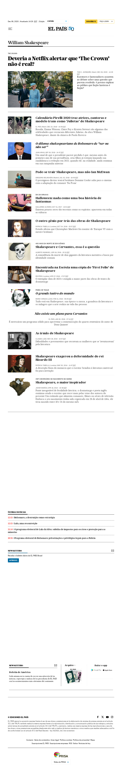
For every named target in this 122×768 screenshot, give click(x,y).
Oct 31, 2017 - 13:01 (61, 207)
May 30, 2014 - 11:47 (66, 365)
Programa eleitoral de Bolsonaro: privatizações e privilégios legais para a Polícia (55, 538)
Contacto (29, 740)
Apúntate (13, 560)
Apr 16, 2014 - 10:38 (57, 388)
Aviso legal (55, 740)
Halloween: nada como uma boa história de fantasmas (68, 200)
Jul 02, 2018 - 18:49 (69, 178)
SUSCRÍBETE (91, 21)
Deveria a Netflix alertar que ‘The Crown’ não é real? (59, 61)
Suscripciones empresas (59, 743)
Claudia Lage (41, 339)
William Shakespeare (28, 43)
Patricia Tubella (42, 227)
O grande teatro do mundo (55, 293)
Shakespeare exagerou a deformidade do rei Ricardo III (70, 358)
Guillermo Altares (43, 207)
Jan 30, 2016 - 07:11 (64, 319)
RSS (70, 743)
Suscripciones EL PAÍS (40, 743)
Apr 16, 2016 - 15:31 (60, 252)
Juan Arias (40, 153)
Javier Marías (41, 388)
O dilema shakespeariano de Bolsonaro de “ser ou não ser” (72, 145)
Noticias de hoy (84, 743)
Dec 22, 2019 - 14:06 (56, 127)
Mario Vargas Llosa (44, 299)
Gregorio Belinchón (44, 178)
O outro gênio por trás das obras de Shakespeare (73, 221)
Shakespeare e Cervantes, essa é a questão (68, 247)
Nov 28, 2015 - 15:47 (56, 339)
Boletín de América (19, 672)
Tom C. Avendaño (84, 72)
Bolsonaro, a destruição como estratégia (34, 517)
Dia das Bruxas (42, 195)
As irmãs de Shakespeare (55, 333)
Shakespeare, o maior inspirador (61, 382)
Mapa (92, 740)
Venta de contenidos (42, 740)
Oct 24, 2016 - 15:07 (66, 227)
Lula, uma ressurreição (25, 523)
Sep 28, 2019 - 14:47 (55, 153)
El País (38, 127)
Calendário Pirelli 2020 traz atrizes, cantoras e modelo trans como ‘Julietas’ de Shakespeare (71, 120)
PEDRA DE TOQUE (42, 290)
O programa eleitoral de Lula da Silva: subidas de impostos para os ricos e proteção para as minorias (56, 531)
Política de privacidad (81, 740)
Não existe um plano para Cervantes (61, 313)
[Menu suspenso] (10, 28)
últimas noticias (17, 512)
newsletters (15, 551)
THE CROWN (12, 53)
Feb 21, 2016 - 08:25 (62, 299)
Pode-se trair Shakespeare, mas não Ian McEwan (73, 172)
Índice (75, 743)
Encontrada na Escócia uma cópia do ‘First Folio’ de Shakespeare (75, 269)
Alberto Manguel (43, 252)
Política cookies (66, 740)
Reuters (39, 276)
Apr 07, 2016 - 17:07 (59, 276)
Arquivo (69, 665)
